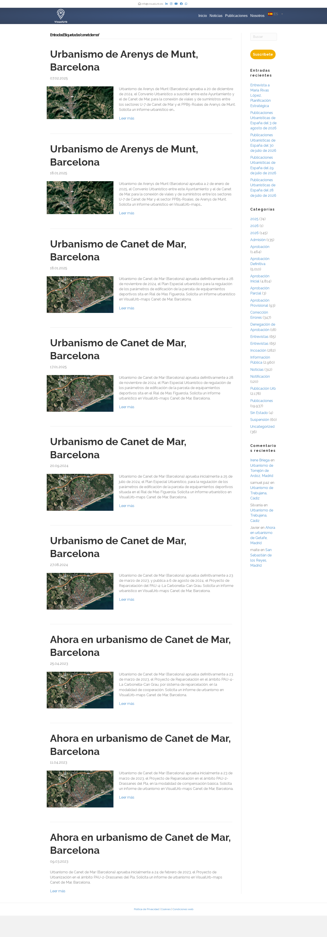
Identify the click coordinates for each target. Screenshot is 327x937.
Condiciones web (183, 909)
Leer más (126, 118)
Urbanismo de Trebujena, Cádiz (261, 493)
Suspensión (259, 420)
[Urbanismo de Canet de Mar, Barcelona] (80, 294)
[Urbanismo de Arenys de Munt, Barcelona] (80, 102)
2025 (254, 219)
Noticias (216, 16)
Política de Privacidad (146, 909)
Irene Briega (260, 460)
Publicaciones (236, 16)
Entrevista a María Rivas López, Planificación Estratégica (260, 95)
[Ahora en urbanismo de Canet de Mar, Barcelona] (80, 690)
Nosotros (257, 16)
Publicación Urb (263, 388)
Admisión (258, 240)
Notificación (260, 376)
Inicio (202, 16)
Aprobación (259, 247)
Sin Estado (259, 413)
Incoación (258, 350)
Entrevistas (259, 337)
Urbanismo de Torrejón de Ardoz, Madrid (261, 470)
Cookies (166, 909)
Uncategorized (262, 426)
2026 (254, 226)
